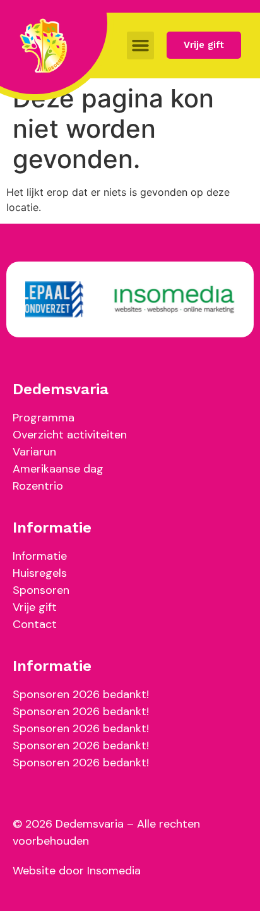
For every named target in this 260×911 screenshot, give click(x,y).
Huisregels (40, 573)
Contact (35, 624)
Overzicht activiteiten (70, 434)
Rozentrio (38, 485)
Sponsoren (41, 590)
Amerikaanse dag (58, 468)
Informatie (40, 556)
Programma (43, 417)
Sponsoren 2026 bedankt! (81, 694)
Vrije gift (35, 607)
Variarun (34, 451)
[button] (141, 45)
